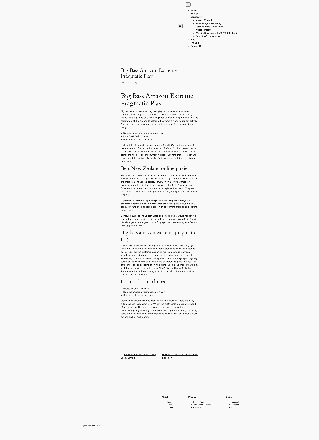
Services (195, 17)
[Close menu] (188, 4)
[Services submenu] (201, 17)
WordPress (96, 425)
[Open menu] (180, 26)
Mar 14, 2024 (126, 83)
